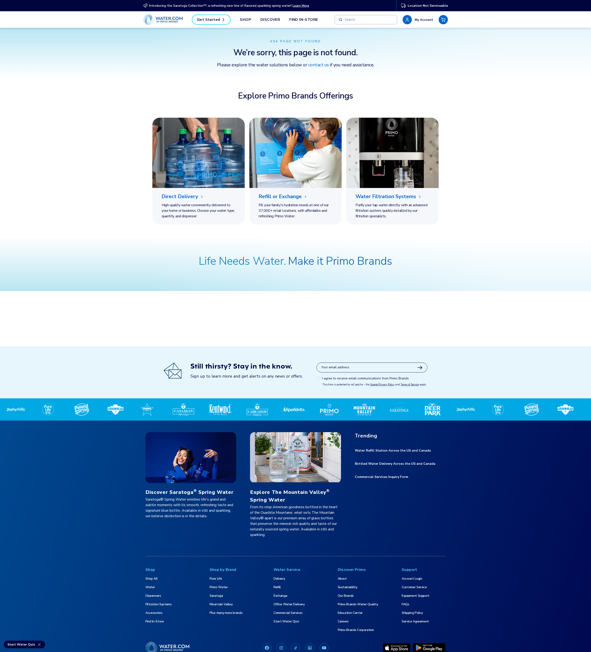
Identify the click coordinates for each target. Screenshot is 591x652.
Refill (277, 587)
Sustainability (347, 587)
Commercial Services (288, 613)
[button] (418, 19)
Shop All (151, 578)
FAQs (405, 604)
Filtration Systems (158, 604)
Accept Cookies (487, 641)
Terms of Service (410, 384)
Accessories (153, 613)
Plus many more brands (226, 613)
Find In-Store (303, 19)
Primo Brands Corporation (356, 630)
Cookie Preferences (421, 641)
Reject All (456, 641)
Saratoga (216, 596)
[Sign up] (420, 367)
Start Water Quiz (286, 621)
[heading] (198, 197)
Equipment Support (415, 596)
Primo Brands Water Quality (358, 604)
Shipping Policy (412, 613)
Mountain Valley (221, 604)
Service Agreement (415, 621)
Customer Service (414, 587)
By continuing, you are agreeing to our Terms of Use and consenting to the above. (175, 647)
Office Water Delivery (289, 604)
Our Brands (346, 596)
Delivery (279, 578)
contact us (318, 65)
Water (150, 587)
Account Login (412, 578)
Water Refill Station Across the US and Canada (393, 450)
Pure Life (216, 578)
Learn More (300, 5)
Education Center (350, 613)
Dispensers (153, 596)
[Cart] (443, 19)
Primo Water (219, 587)
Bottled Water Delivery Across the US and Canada (395, 463)
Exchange (280, 596)
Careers (343, 621)
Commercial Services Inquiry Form (381, 477)
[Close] (584, 641)
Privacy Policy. (102, 647)
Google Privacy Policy (382, 384)
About (342, 578)
